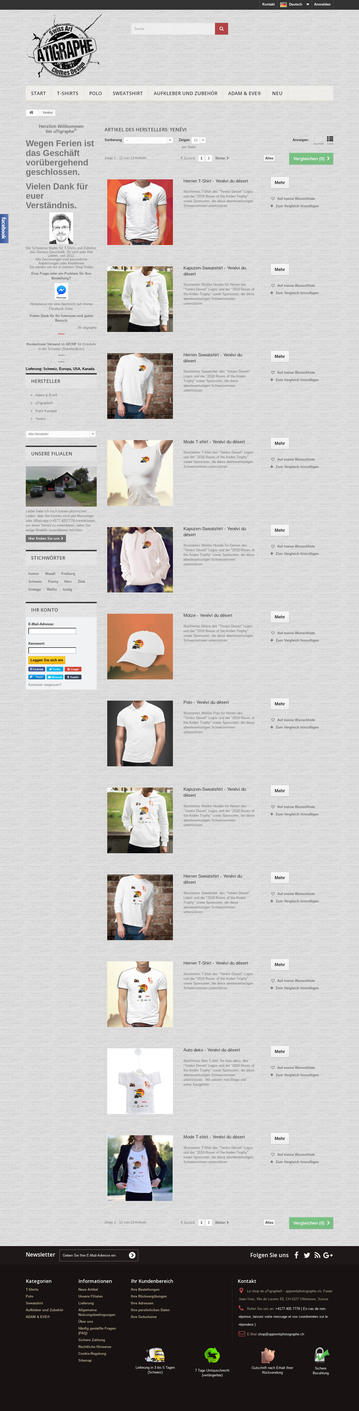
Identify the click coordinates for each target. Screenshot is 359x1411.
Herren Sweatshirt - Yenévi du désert (212, 357)
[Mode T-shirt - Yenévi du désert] (140, 473)
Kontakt (268, 4)
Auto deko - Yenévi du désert (211, 1050)
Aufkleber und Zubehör (185, 93)
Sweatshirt (128, 93)
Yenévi (40, 419)
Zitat (81, 582)
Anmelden (322, 4)
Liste (330, 143)
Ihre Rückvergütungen (149, 1296)
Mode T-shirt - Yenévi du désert (214, 441)
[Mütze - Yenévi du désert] (140, 646)
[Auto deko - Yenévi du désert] (140, 1081)
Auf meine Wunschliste (295, 199)
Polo (95, 93)
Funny (53, 582)
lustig (67, 589)
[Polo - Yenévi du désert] (140, 733)
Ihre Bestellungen (145, 1290)
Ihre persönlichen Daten (150, 1310)
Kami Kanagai (45, 411)
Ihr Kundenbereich (152, 1281)
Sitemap (85, 1360)
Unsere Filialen (51, 453)
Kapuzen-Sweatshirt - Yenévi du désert (214, 271)
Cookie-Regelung (92, 1354)
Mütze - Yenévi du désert (207, 615)
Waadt (50, 574)
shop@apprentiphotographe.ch (281, 1334)
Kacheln (319, 143)
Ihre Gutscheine (144, 1317)
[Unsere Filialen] (61, 486)
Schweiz (35, 582)
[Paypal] (36, 677)
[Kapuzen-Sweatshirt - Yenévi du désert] (140, 299)
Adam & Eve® (46, 395)
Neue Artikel (88, 1290)
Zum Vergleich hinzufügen (297, 206)
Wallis (52, 589)
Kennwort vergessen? (44, 685)
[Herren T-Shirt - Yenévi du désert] (140, 212)
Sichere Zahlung (91, 1340)
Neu (277, 93)
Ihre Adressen (142, 1303)
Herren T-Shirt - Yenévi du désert (215, 181)
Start (38, 93)
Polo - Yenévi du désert (206, 702)
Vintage (34, 589)
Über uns (85, 1322)
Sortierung (113, 140)
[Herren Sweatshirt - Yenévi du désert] (140, 386)
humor (33, 574)
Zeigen (184, 140)
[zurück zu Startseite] (31, 113)
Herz (68, 582)
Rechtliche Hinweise (94, 1347)
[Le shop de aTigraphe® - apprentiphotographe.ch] (74, 46)
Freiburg (68, 574)
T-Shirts (67, 93)
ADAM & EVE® (244, 93)
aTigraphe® (43, 403)
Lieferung (86, 1303)
